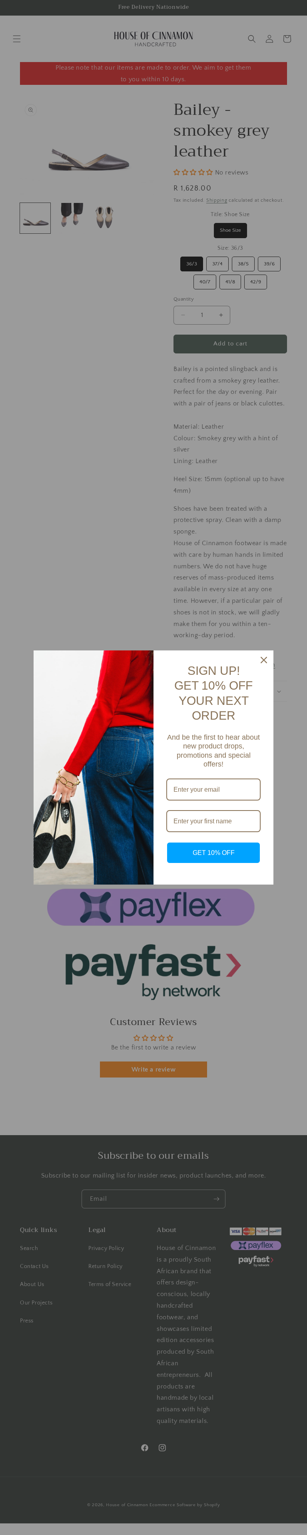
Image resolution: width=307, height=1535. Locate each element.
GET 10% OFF (214, 852)
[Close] (263, 660)
